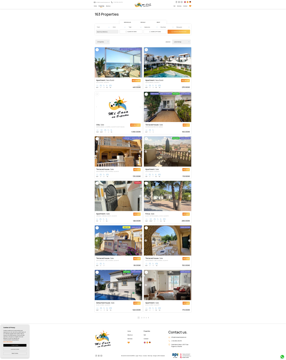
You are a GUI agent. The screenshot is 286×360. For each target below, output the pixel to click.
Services (179, 6)
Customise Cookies (15, 349)
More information (8, 341)
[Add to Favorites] (97, 49)
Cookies (145, 355)
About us (108, 6)
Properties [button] (101, 6)
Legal (136, 355)
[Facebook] (176, 2)
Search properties (179, 31)
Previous (96, 62)
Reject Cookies (15, 353)
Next (140, 62)
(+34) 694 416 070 (118, 2)
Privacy (140, 355)
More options (156, 31)
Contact (185, 6)
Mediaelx (162, 355)
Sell (174, 6)
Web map (150, 355)
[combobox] (103, 27)
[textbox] (103, 27)
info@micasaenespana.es (103, 2)
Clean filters (132, 31)
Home (95, 6)
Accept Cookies (15, 345)
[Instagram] (179, 2)
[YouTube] (182, 2)
